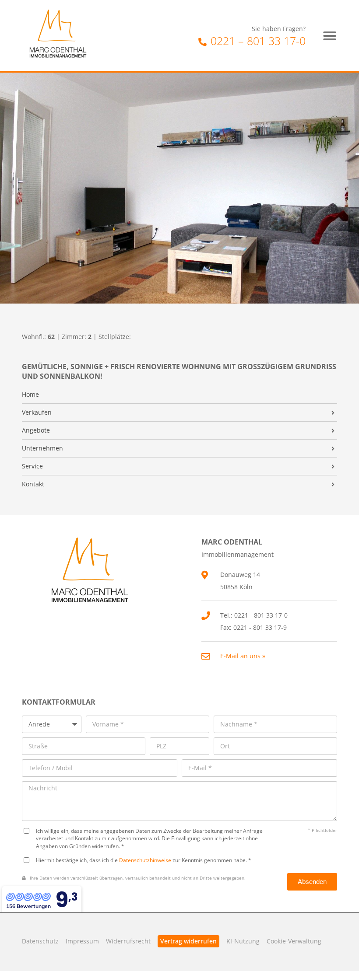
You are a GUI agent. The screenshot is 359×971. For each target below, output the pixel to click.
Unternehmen (42, 448)
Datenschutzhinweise (145, 859)
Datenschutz (40, 941)
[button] (329, 35)
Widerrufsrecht (128, 941)
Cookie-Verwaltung (294, 941)
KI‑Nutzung (243, 941)
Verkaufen (37, 412)
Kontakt (33, 484)
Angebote (36, 430)
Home (30, 394)
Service (32, 466)
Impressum (82, 941)
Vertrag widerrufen (188, 941)
